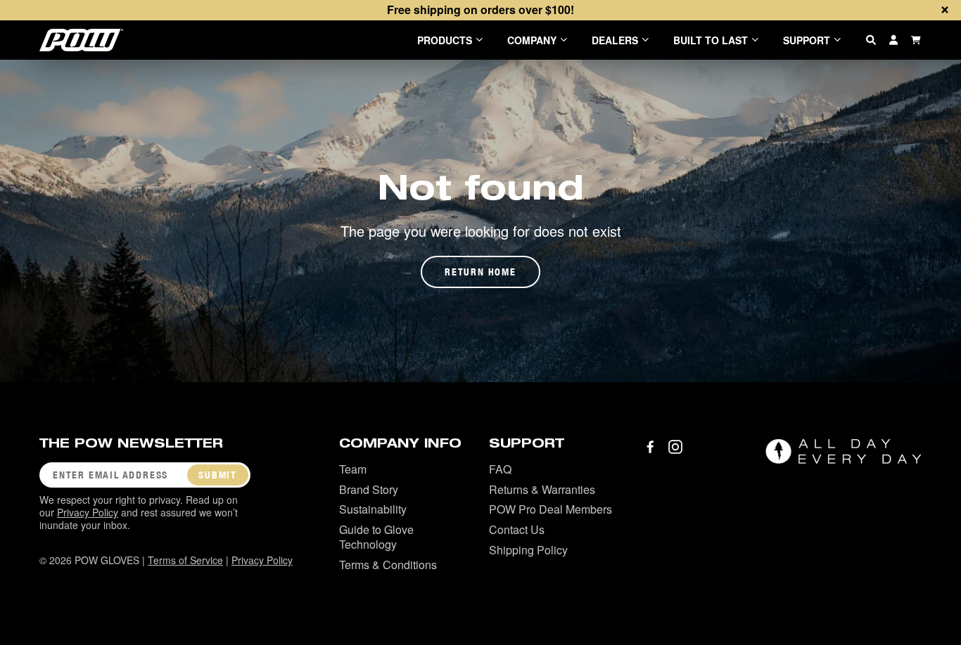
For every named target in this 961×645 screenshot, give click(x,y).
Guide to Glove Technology (376, 536)
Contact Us (517, 529)
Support (806, 40)
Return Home (480, 272)
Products (444, 40)
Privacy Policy (87, 512)
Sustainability (373, 509)
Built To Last (710, 40)
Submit (217, 475)
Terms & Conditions (388, 564)
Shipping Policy (528, 550)
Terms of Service (185, 560)
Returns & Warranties (542, 489)
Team (353, 469)
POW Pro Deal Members (550, 509)
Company (531, 40)
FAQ (500, 469)
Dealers (615, 40)
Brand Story (368, 489)
